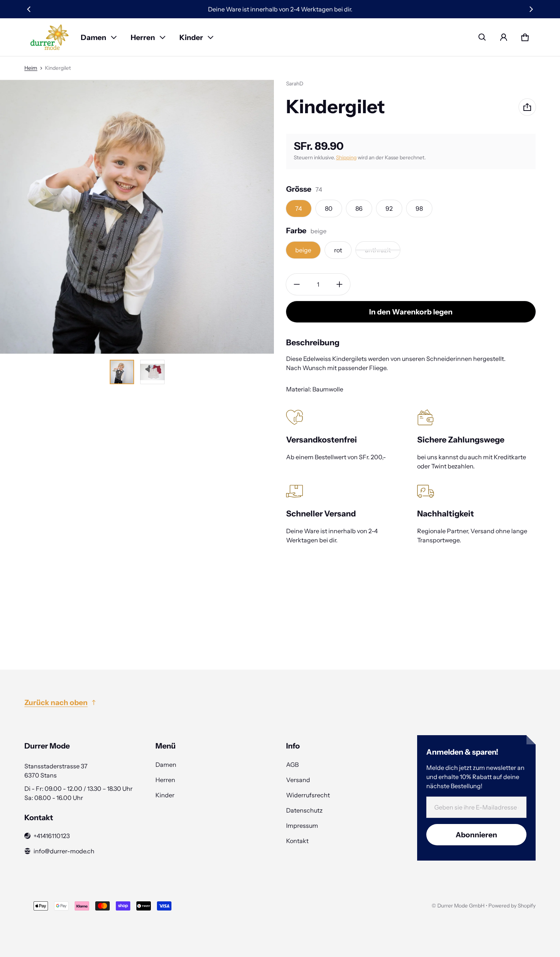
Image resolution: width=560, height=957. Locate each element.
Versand (298, 780)
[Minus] (296, 284)
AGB (292, 764)
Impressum (302, 825)
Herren (143, 37)
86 (359, 208)
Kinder (191, 37)
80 (329, 208)
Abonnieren (476, 834)
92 (389, 208)
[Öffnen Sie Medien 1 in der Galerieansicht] (122, 372)
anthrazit (378, 250)
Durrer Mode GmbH (461, 905)
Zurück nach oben (56, 702)
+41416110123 (52, 836)
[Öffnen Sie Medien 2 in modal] (137, 217)
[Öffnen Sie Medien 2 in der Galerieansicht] (152, 372)
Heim (30, 68)
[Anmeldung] (503, 37)
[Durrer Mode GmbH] (49, 37)
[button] (482, 37)
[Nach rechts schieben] (531, 9)
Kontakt (297, 841)
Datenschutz (304, 810)
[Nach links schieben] (29, 9)
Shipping (346, 157)
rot (338, 250)
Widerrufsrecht (308, 795)
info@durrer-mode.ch (64, 851)
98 (419, 208)
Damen (93, 37)
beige (303, 250)
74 (298, 208)
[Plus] (339, 284)
